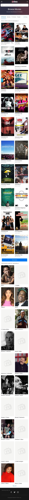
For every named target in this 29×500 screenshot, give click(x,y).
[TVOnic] (14, 1)
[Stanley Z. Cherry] (7, 406)
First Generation (18, 231)
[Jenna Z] (7, 296)
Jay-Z (16, 307)
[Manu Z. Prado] (21, 472)
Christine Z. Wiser (19, 439)
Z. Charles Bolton (5, 329)
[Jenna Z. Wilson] (7, 472)
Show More (14, 260)
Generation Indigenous (20, 207)
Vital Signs (17, 42)
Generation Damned (5, 207)
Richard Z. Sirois (19, 373)
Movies (8, 17)
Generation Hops (19, 137)
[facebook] (11, 493)
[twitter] (14, 493)
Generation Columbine (6, 160)
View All (14, 486)
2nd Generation (18, 160)
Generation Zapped (5, 184)
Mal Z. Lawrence (19, 329)
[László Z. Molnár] (7, 450)
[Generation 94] (7, 126)
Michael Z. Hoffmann (6, 351)
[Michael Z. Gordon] (7, 428)
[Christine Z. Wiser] (21, 428)
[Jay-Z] (21, 296)
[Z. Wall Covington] (21, 450)
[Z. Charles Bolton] (7, 318)
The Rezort (3, 66)
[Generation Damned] (7, 197)
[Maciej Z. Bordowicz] (21, 406)
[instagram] (18, 493)
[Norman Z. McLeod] (7, 384)
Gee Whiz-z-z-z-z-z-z (20, 90)
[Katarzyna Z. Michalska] (7, 362)
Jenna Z (3, 307)
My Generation (4, 255)
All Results (3, 17)
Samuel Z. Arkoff (19, 395)
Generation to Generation (20, 66)
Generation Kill (4, 113)
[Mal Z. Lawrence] (21, 318)
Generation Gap (18, 113)
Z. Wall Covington (19, 461)
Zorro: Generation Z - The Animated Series (7, 42)
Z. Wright (17, 285)
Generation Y (18, 184)
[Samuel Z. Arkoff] (21, 384)
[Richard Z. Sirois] (21, 362)
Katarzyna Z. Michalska (6, 373)
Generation (3, 90)
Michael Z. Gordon (5, 439)
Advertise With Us (6, 490)
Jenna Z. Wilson (5, 483)
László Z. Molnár (5, 461)
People (18, 17)
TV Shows (13, 17)
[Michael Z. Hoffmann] (7, 340)
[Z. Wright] (21, 274)
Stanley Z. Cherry (5, 417)
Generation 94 (4, 137)
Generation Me (4, 231)
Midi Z (2, 285)
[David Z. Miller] (21, 340)
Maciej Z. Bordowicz (19, 417)
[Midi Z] (7, 274)
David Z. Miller (18, 351)
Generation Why (18, 255)
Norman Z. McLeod (5, 395)
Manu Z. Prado (18, 483)
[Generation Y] (21, 173)
